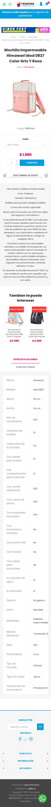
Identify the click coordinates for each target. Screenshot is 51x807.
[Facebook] (20, 739)
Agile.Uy (32, 788)
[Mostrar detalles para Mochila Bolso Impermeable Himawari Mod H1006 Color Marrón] (36, 316)
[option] (25, 30)
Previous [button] (4, 325)
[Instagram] (31, 739)
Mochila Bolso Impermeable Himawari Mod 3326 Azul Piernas (14, 333)
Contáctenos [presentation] (25, 367)
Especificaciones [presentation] (25, 359)
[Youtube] (25, 740)
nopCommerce (31, 784)
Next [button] (47, 325)
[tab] (25, 359)
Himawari (29, 67)
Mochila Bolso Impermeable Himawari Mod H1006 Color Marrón (36, 334)
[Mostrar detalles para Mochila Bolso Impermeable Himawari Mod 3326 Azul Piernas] (14, 316)
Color (25, 139)
